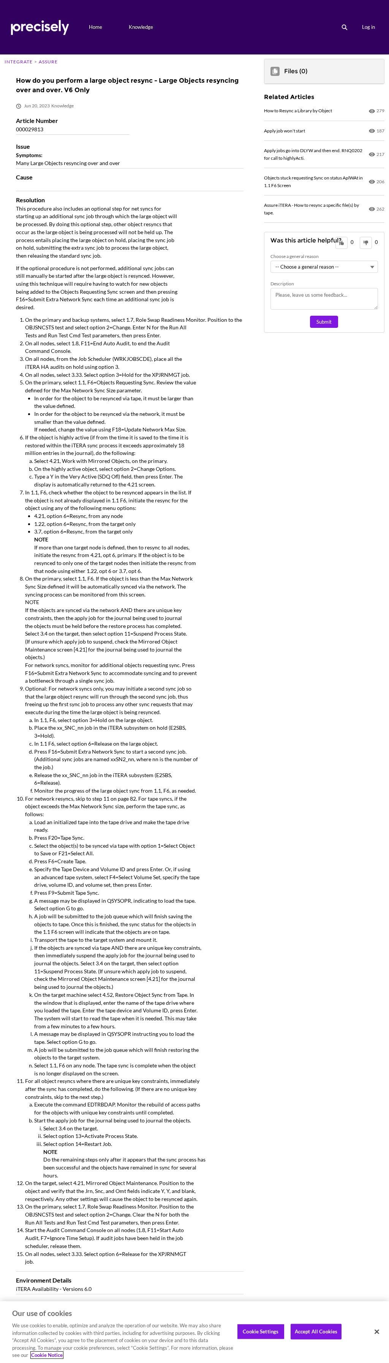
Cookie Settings (260, 1331)
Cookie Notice (47, 1355)
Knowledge (141, 27)
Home (95, 27)
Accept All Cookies (316, 1331)
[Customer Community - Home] (40, 27)
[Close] (376, 1331)
